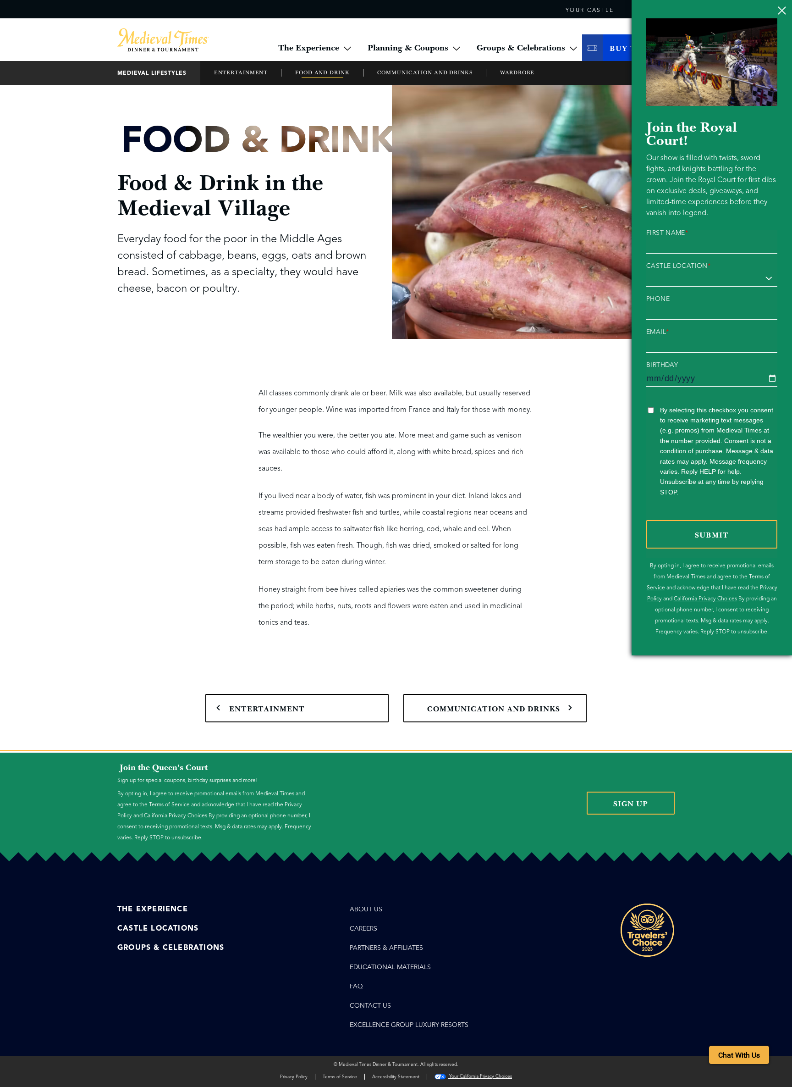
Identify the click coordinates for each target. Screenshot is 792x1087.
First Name (667, 233)
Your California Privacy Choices (480, 1076)
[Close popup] (781, 10)
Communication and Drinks (425, 72)
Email (657, 332)
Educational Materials (390, 967)
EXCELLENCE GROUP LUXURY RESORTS (409, 1025)
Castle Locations (157, 928)
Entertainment (241, 72)
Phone (658, 299)
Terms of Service (169, 804)
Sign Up (630, 804)
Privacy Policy (294, 1077)
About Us (366, 909)
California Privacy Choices (705, 598)
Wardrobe (517, 72)
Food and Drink (322, 72)
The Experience (152, 909)
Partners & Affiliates (386, 948)
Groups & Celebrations (170, 947)
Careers (363, 928)
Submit (712, 535)
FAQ (356, 986)
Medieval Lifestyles (152, 72)
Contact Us (370, 1005)
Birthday (662, 365)
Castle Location (678, 266)
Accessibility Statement (395, 1077)
